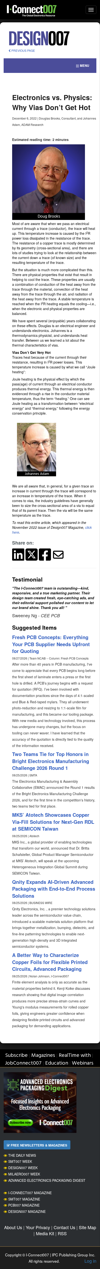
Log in (90, 1261)
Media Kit (45, 1233)
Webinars (82, 1063)
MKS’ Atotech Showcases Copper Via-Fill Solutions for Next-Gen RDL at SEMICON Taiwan (53, 821)
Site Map (87, 1227)
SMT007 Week (20, 1161)
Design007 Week (23, 1167)
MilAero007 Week (24, 1174)
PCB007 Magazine (24, 1205)
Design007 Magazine (27, 1211)
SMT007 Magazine (24, 1199)
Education (56, 1063)
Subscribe (16, 1055)
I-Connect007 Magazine (30, 1192)
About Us (13, 1227)
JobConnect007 (23, 1063)
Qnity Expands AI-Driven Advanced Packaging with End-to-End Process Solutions (53, 888)
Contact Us (64, 1227)
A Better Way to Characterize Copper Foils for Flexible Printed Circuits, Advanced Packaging (50, 961)
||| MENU (82, 65)
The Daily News (22, 1155)
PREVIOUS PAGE (23, 50)
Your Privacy (38, 1227)
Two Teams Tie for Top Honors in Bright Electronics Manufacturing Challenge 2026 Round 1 (50, 760)
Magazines (43, 1055)
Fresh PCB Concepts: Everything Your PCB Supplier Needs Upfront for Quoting (51, 644)
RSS (62, 1233)
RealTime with (75, 1055)
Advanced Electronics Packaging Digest (46, 1180)
